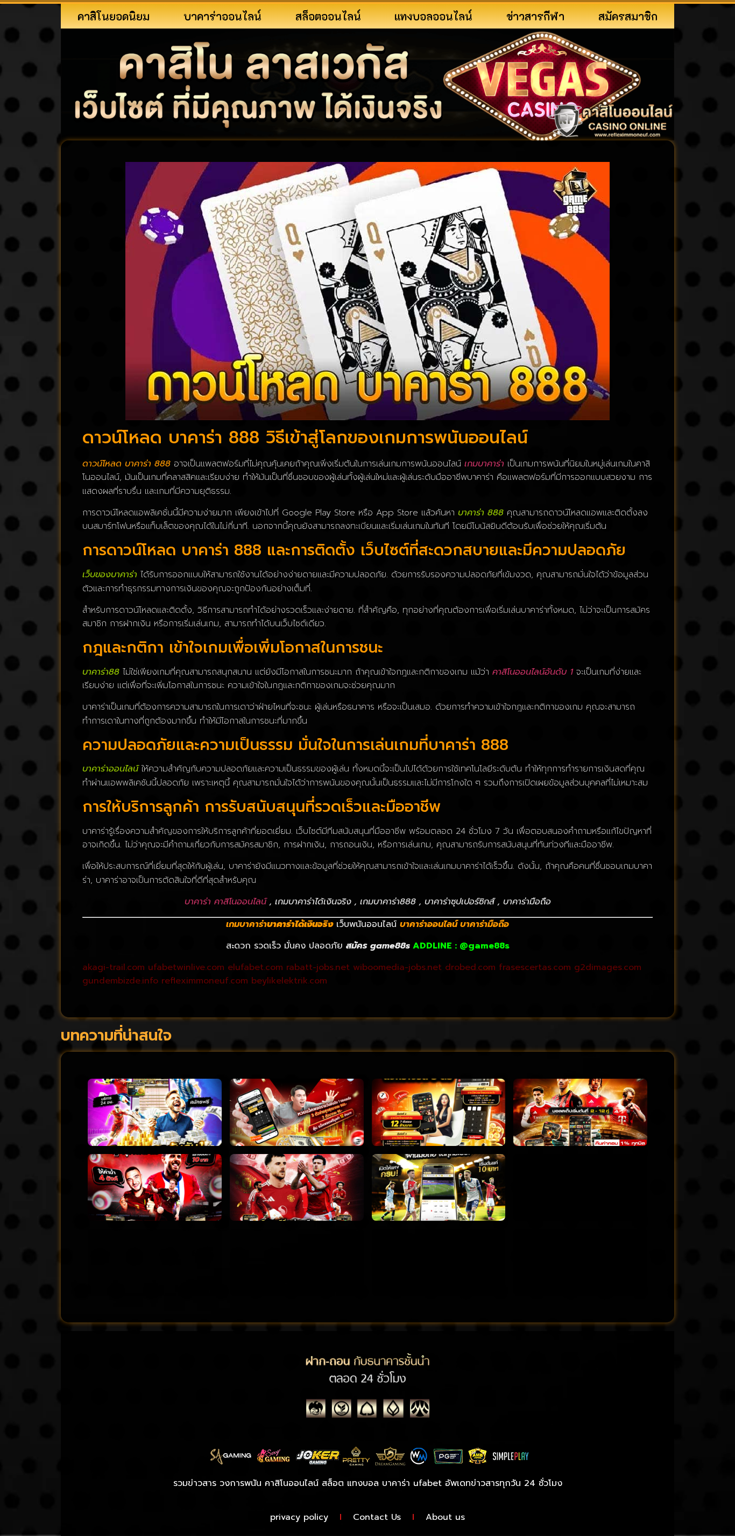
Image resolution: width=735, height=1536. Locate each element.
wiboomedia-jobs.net (397, 967)
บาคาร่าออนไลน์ (222, 16)
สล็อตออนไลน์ (328, 16)
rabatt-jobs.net (318, 967)
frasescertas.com (535, 967)
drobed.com (470, 967)
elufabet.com (255, 967)
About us (445, 1517)
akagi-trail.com (113, 967)
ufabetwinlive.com (186, 967)
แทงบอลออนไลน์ (433, 16)
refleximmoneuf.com (204, 980)
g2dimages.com (607, 967)
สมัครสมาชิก (628, 16)
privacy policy (299, 1517)
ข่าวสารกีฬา (535, 16)
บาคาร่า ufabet (412, 1483)
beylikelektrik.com (289, 980)
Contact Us (377, 1517)
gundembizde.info (120, 980)
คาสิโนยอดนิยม (113, 16)
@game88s (485, 945)
